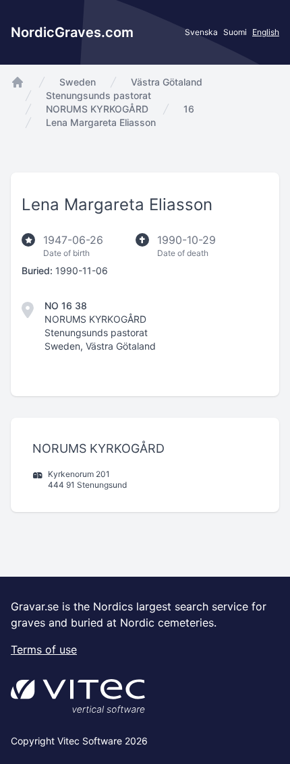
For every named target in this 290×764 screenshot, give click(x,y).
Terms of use (44, 649)
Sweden (77, 82)
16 (188, 109)
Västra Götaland (166, 82)
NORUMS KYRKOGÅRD (97, 109)
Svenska (201, 32)
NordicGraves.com (72, 32)
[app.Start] (17, 82)
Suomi (235, 32)
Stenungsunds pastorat (98, 95)
